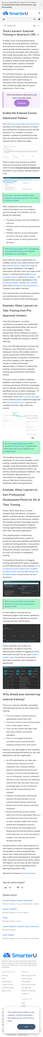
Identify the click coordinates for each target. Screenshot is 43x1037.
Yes (10, 887)
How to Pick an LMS (28, 985)
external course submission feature (22, 124)
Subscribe (22, 103)
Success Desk (29, 873)
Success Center (17, 249)
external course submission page (20, 265)
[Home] (15, 13)
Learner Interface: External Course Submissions (21, 926)
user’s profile (31, 282)
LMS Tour (5, 975)
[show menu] (39, 13)
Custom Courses (7, 985)
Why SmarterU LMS (29, 975)
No (22, 887)
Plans (4, 979)
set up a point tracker (24, 604)
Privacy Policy (22, 1035)
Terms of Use (11, 1035)
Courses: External (10, 909)
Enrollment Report (11, 282)
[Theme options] (39, 19)
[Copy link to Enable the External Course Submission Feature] (31, 118)
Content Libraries (8, 988)
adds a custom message (29, 396)
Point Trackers (8, 935)
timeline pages (28, 277)
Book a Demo (6, 991)
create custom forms (19, 443)
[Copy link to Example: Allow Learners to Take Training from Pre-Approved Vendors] (30, 316)
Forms (5, 918)
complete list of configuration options (22, 250)
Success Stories (27, 979)
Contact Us (25, 994)
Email (23, 1006)
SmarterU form (17, 402)
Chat (23, 1003)
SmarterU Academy (28, 991)
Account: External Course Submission (18, 900)
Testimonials (26, 982)
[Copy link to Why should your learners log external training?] (28, 699)
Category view (11, 26)
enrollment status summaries (24, 285)
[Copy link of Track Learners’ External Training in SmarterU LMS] (38, 35)
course (14, 277)
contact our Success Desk (15, 198)
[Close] (40, 4)
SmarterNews (7, 982)
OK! (26, 1027)
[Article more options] (38, 26)
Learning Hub (26, 988)
